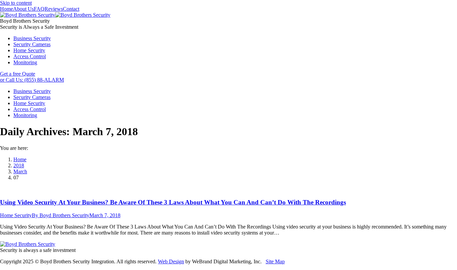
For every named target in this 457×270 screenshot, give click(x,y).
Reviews (53, 9)
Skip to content (16, 3)
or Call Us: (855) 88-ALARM (32, 80)
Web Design (171, 261)
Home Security (16, 215)
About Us (23, 9)
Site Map (275, 261)
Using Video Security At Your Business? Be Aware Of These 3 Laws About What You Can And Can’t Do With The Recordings (173, 202)
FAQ (39, 9)
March (20, 171)
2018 (18, 165)
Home (6, 9)
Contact (71, 9)
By (60, 215)
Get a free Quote (17, 74)
